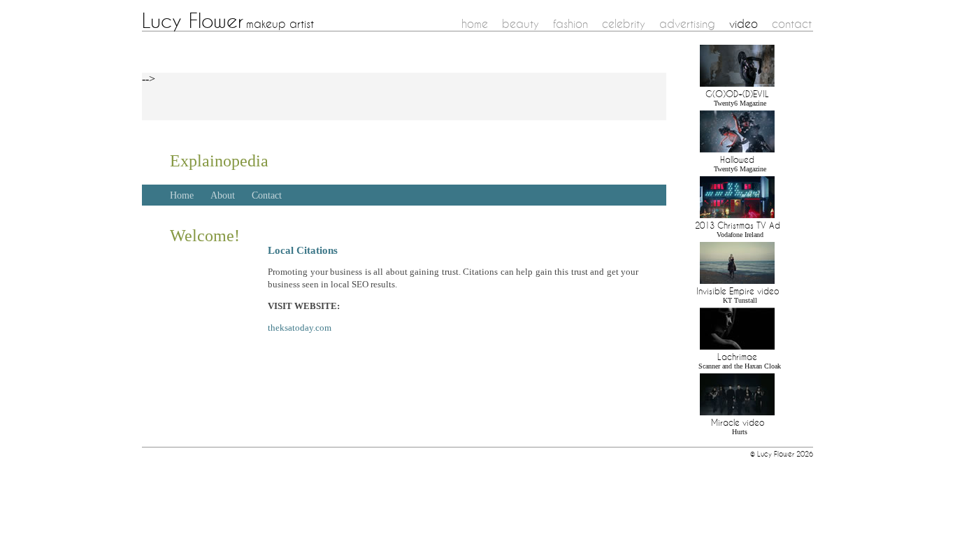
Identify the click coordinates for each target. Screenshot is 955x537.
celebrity (623, 23)
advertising (687, 23)
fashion (570, 23)
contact (792, 23)
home (474, 23)
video (743, 23)
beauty (520, 23)
